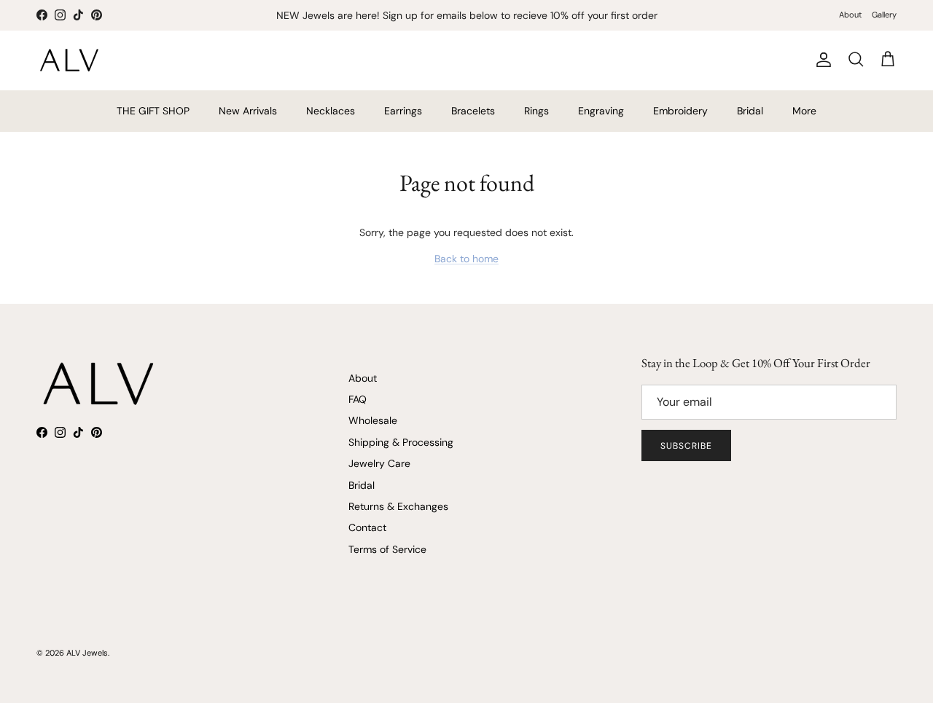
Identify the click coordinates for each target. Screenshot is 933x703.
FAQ (357, 399)
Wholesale (372, 420)
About (850, 14)
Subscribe (686, 446)
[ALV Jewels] (69, 60)
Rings (536, 110)
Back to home (466, 258)
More (804, 110)
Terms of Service (387, 549)
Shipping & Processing (400, 442)
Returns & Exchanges (398, 506)
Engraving (601, 110)
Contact (367, 527)
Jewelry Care (379, 463)
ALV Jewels (87, 653)
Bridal (750, 110)
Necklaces (330, 110)
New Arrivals (248, 110)
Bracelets (473, 110)
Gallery (884, 14)
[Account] (820, 59)
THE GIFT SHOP (153, 110)
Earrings (403, 110)
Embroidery (680, 110)
